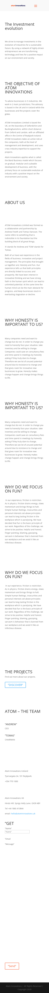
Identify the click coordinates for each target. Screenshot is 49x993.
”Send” (12, 966)
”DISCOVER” (15, 685)
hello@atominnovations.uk (23, 813)
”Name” (8, 828)
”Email (8, 839)
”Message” (9, 844)
